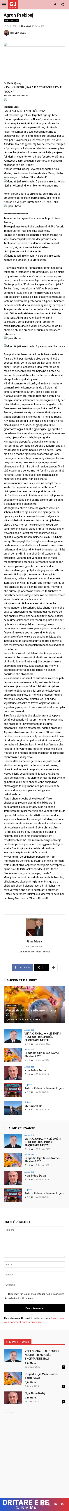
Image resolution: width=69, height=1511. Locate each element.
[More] (54, 967)
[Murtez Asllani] (13, 1108)
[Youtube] (62, 1504)
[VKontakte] (55, 1504)
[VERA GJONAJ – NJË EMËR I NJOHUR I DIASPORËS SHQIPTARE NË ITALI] (13, 1036)
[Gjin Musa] (7, 33)
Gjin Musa (20, 32)
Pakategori (11, 20)
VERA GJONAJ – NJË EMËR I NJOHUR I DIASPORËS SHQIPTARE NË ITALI (42, 1037)
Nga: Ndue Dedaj (42, 1015)
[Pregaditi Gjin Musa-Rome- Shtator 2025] (13, 1055)
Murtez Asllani (33, 1105)
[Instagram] (49, 1504)
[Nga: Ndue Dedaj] (13, 1073)
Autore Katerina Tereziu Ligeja (44, 1088)
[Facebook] (55, 5)
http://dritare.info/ (34, 946)
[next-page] (12, 1410)
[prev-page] (6, 1410)
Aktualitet (36, 1010)
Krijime (28, 1084)
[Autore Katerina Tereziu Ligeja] (13, 1090)
